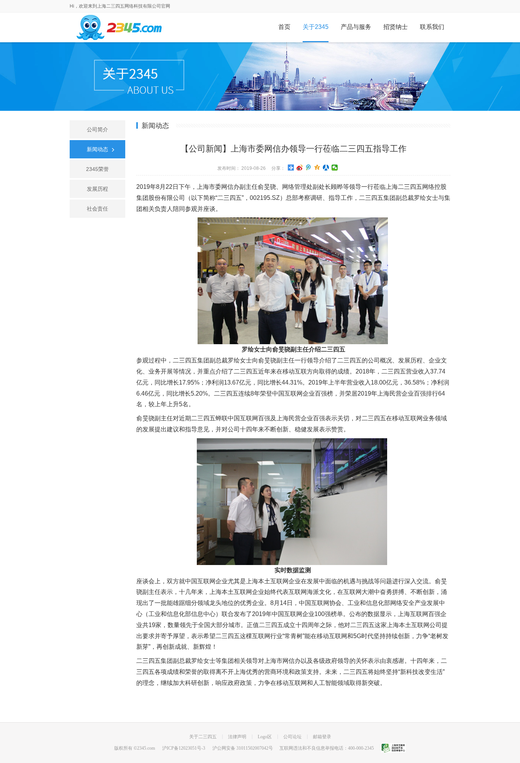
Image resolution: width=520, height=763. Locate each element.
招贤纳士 (395, 27)
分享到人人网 (326, 167)
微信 (335, 167)
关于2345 (316, 27)
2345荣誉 (97, 169)
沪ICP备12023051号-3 (183, 748)
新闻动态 (97, 149)
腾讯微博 (308, 167)
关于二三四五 (203, 736)
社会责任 (97, 209)
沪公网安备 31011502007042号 (242, 748)
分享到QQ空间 (317, 167)
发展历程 (97, 189)
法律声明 (237, 736)
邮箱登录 (322, 736)
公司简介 (97, 129)
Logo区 (265, 736)
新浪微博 (300, 167)
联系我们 (432, 27)
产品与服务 (356, 27)
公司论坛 (292, 736)
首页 (284, 27)
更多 (291, 167)
